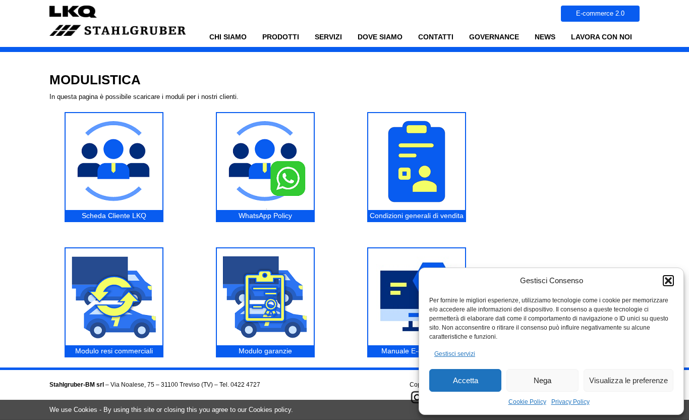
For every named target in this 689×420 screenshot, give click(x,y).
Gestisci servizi (454, 353)
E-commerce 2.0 (600, 13)
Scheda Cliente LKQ (114, 216)
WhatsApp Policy (265, 216)
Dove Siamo (380, 37)
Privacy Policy (570, 401)
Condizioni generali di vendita (417, 216)
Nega (542, 380)
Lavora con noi (601, 37)
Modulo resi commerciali (114, 351)
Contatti (435, 37)
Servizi (324, 40)
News (545, 37)
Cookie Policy (527, 401)
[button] (668, 281)
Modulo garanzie (265, 351)
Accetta (465, 380)
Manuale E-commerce (416, 351)
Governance (490, 40)
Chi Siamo (228, 37)
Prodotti (277, 40)
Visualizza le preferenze (628, 380)
